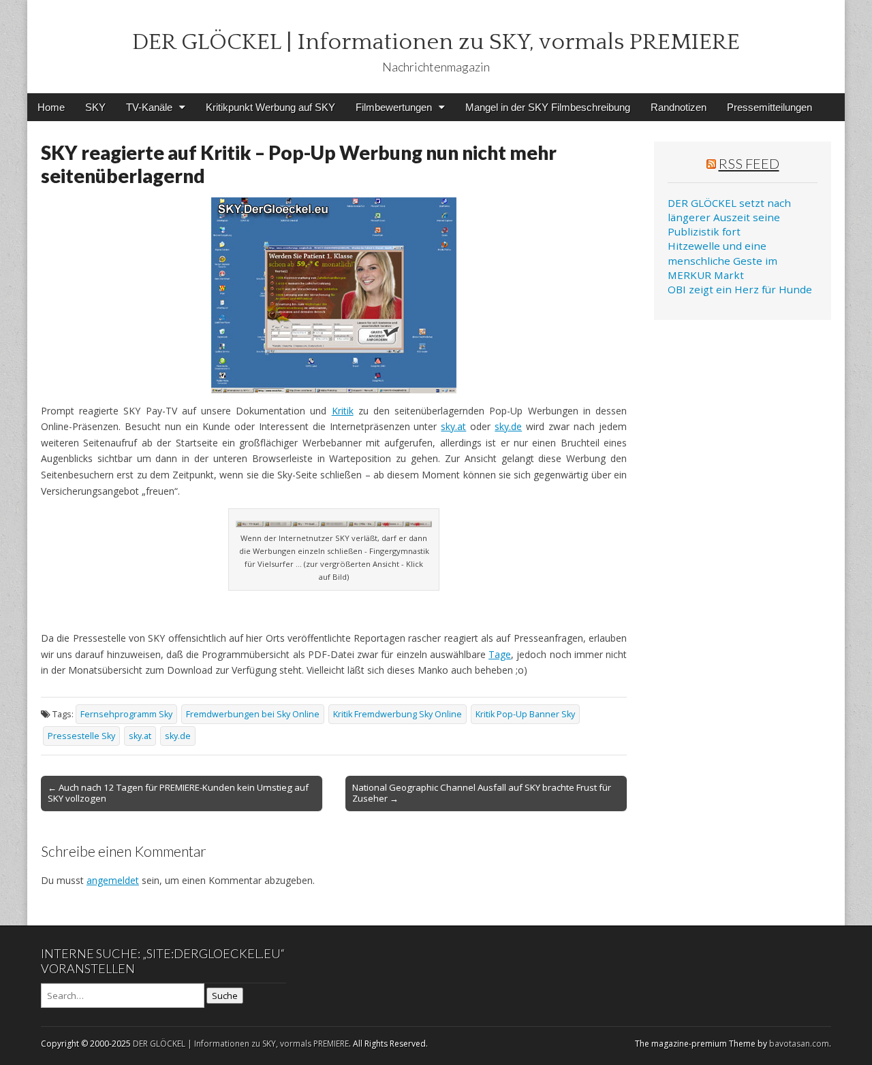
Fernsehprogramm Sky (126, 714)
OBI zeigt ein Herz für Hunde (740, 289)
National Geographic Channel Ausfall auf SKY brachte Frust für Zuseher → (481, 792)
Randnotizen (678, 107)
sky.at (453, 426)
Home (51, 107)
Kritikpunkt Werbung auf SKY (270, 107)
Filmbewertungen (394, 107)
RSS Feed (749, 163)
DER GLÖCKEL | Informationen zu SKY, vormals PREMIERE (436, 42)
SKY (95, 107)
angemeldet (113, 880)
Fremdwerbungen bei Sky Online (253, 714)
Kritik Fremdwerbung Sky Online (397, 714)
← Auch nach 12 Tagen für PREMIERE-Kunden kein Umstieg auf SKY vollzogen (178, 792)
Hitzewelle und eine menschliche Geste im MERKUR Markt (722, 260)
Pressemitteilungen (769, 107)
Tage (499, 654)
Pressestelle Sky (81, 736)
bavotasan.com (799, 1043)
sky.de (508, 426)
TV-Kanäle (149, 107)
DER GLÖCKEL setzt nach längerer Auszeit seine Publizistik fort (729, 217)
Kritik (343, 410)
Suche (225, 995)
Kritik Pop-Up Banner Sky (525, 714)
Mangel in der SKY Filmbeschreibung (547, 107)
